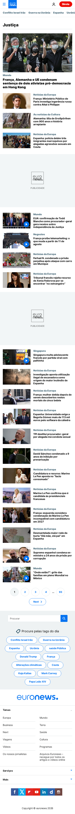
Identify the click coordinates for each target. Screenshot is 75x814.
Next (36, 601)
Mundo (7, 75)
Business (8, 724)
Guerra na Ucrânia (39, 12)
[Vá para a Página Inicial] (12, 4)
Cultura (44, 739)
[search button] (64, 618)
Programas (46, 746)
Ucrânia (34, 648)
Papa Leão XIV (37, 681)
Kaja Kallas (24, 673)
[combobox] (38, 618)
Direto (65, 4)
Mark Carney (49, 673)
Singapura (39, 350)
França (51, 656)
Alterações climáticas (29, 665)
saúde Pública (57, 648)
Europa (7, 717)
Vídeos (6, 746)
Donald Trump (28, 656)
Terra (43, 724)
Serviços (8, 770)
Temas (6, 709)
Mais (5, 779)
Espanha (58, 12)
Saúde (43, 732)
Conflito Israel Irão (14, 12)
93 (60, 591)
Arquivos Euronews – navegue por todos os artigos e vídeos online (52, 757)
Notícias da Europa (44, 94)
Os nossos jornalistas (15, 754)
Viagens (7, 739)
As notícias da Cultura (46, 114)
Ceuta (55, 665)
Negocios (39, 234)
